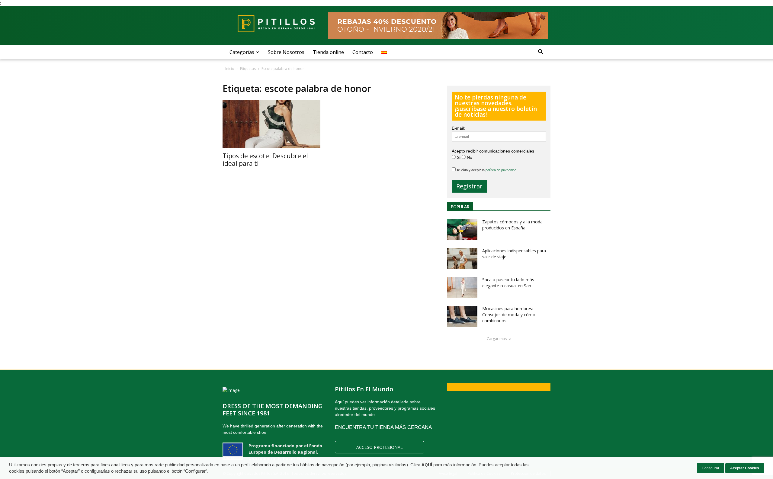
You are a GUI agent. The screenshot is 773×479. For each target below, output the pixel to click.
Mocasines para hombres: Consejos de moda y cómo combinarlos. (508, 314)
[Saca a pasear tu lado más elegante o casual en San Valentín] (462, 287)
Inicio (229, 68)
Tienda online (328, 52)
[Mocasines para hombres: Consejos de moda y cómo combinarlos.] (462, 316)
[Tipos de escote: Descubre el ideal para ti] (273, 124)
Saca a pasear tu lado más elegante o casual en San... (508, 282)
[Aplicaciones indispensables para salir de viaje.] (462, 258)
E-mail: (458, 128)
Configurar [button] (710, 468)
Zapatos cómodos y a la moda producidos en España (512, 225)
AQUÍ (427, 465)
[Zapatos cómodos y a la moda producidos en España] (462, 229)
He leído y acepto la (486, 170)
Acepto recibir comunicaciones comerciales (493, 151)
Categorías (241, 52)
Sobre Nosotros (286, 52)
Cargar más (497, 338)
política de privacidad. (501, 170)
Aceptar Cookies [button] (744, 468)
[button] (540, 52)
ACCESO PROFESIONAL (379, 447)
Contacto (362, 52)
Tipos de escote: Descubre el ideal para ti (265, 160)
